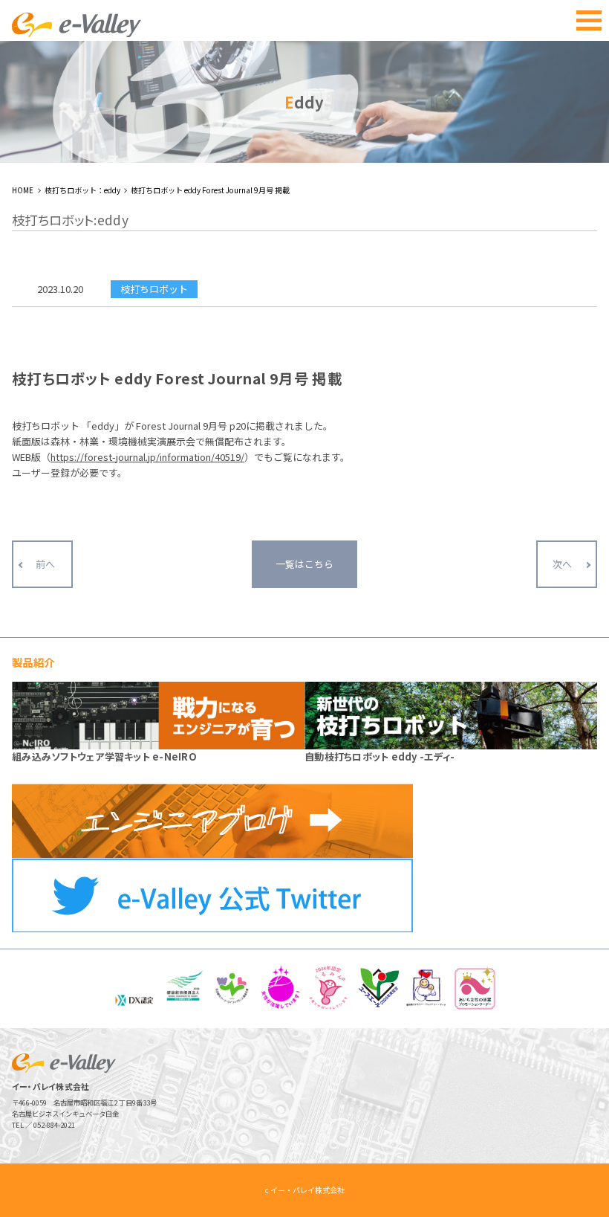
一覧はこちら (304, 564)
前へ (45, 564)
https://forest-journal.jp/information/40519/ (147, 457)
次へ (562, 564)
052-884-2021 (54, 1125)
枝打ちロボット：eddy (82, 190)
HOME (22, 190)
